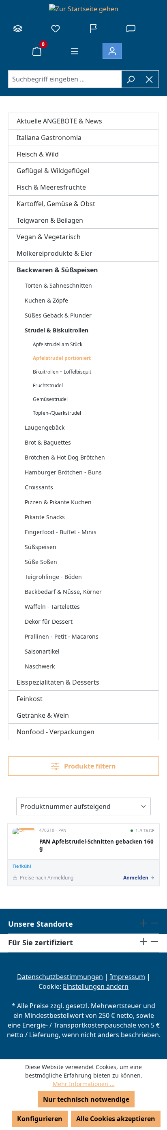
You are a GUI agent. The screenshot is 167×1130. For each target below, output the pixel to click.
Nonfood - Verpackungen (55, 731)
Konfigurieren (39, 1118)
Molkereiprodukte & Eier (54, 253)
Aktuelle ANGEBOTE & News (59, 121)
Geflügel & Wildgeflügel (53, 170)
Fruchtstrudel (48, 385)
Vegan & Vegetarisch (49, 236)
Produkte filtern (89, 766)
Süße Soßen (41, 562)
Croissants (39, 487)
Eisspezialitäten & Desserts (58, 682)
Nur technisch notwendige (86, 1099)
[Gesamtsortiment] (18, 28)
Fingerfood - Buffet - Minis (60, 532)
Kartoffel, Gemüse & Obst (56, 203)
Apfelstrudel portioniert (62, 358)
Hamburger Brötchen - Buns (63, 472)
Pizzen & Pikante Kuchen (58, 502)
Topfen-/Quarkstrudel (57, 412)
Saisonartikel (42, 651)
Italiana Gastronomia (49, 137)
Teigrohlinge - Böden (53, 577)
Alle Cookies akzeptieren (115, 1118)
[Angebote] (93, 28)
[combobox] (65, 79)
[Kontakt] (131, 28)
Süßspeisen (40, 547)
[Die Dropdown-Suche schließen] (149, 79)
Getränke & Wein (43, 715)
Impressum (127, 976)
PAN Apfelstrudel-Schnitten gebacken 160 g (96, 845)
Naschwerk (40, 666)
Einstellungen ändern (95, 986)
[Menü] (74, 51)
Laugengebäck (44, 427)
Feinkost (30, 698)
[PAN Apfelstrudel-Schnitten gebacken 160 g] (24, 839)
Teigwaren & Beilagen (50, 220)
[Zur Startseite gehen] (83, 8)
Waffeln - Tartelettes (52, 606)
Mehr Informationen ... (84, 1084)
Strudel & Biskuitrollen (56, 330)
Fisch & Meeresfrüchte (51, 187)
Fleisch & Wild (38, 154)
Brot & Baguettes (48, 442)
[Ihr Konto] (112, 51)
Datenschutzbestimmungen (60, 976)
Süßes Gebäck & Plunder (58, 315)
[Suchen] (130, 79)
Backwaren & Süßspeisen (57, 269)
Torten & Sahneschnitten (58, 285)
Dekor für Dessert (49, 621)
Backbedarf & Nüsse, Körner (63, 591)
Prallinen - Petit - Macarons (61, 636)
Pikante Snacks (45, 517)
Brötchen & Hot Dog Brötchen (65, 457)
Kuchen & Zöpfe (46, 300)
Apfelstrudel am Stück (57, 344)
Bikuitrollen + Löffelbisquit (62, 371)
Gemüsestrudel (50, 399)
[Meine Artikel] (55, 28)
